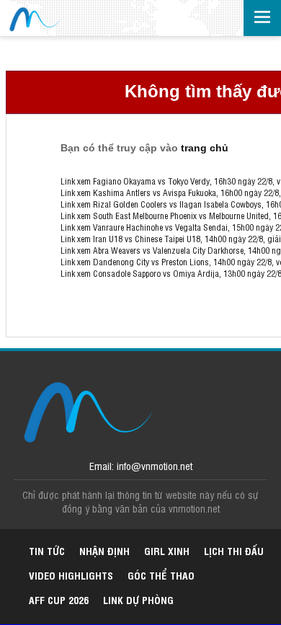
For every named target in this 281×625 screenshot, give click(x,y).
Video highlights (71, 575)
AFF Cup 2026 (59, 599)
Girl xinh (166, 550)
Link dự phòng (138, 599)
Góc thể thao (161, 575)
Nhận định (104, 550)
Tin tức (47, 550)
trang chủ (204, 148)
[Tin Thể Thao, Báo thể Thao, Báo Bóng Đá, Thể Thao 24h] (34, 20)
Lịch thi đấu (234, 550)
